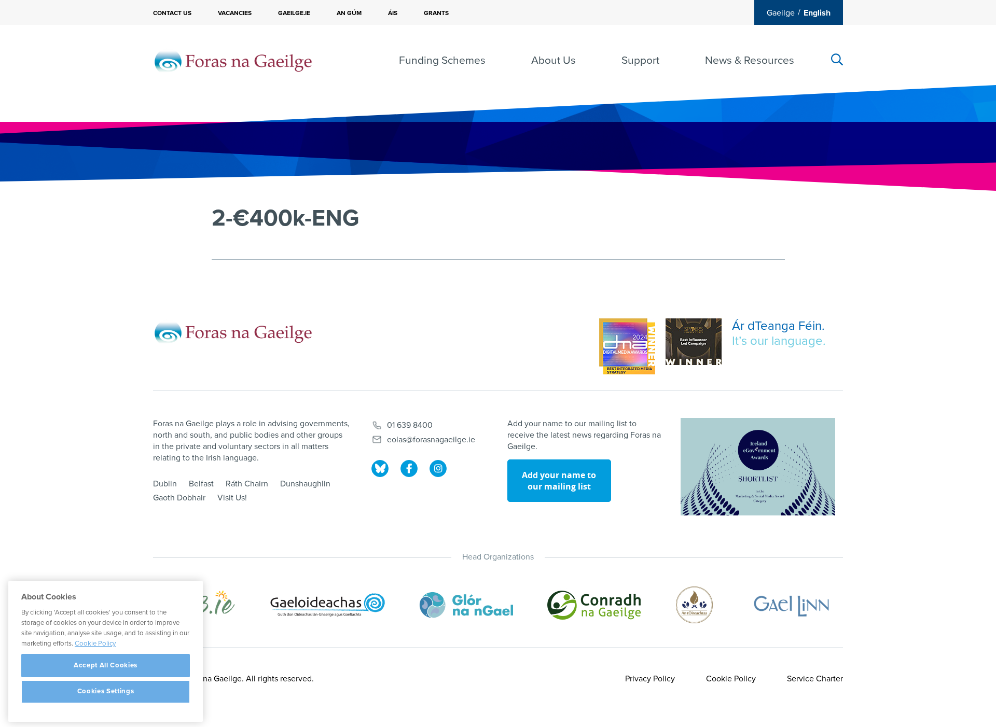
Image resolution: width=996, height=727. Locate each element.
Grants (436, 13)
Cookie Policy (731, 679)
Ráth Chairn (247, 484)
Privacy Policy (650, 679)
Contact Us (172, 13)
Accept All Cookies (105, 665)
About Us (553, 60)
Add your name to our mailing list (559, 480)
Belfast (201, 484)
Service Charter (815, 679)
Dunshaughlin (305, 484)
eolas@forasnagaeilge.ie (431, 440)
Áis (392, 13)
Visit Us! (232, 498)
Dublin (165, 484)
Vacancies (235, 13)
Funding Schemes (442, 60)
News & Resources (749, 60)
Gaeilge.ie (294, 13)
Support (640, 60)
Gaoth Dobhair (179, 498)
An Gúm (349, 13)
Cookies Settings (105, 692)
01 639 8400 (410, 425)
